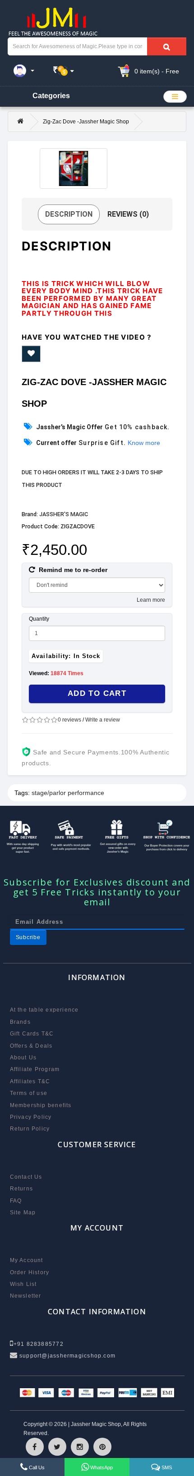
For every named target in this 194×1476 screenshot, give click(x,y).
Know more (144, 442)
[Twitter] (57, 1447)
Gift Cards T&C (32, 1034)
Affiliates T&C (30, 1081)
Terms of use (29, 1093)
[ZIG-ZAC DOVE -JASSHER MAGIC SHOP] (73, 168)
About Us (23, 1057)
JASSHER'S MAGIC (63, 514)
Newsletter (26, 1296)
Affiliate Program (35, 1069)
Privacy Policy (31, 1117)
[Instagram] (80, 1447)
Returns (21, 1188)
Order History (30, 1272)
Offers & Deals (31, 1046)
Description (68, 214)
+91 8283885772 (39, 1344)
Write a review (102, 720)
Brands (20, 1022)
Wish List (23, 1284)
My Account (26, 1260)
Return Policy (30, 1129)
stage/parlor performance (68, 792)
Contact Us (26, 1177)
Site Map (23, 1212)
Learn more (151, 600)
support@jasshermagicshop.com (66, 1356)
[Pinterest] (102, 1447)
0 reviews (69, 720)
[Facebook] (35, 1447)
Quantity (39, 619)
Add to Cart (97, 693)
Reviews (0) (128, 214)
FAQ (16, 1201)
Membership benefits (41, 1105)
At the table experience (44, 1010)
